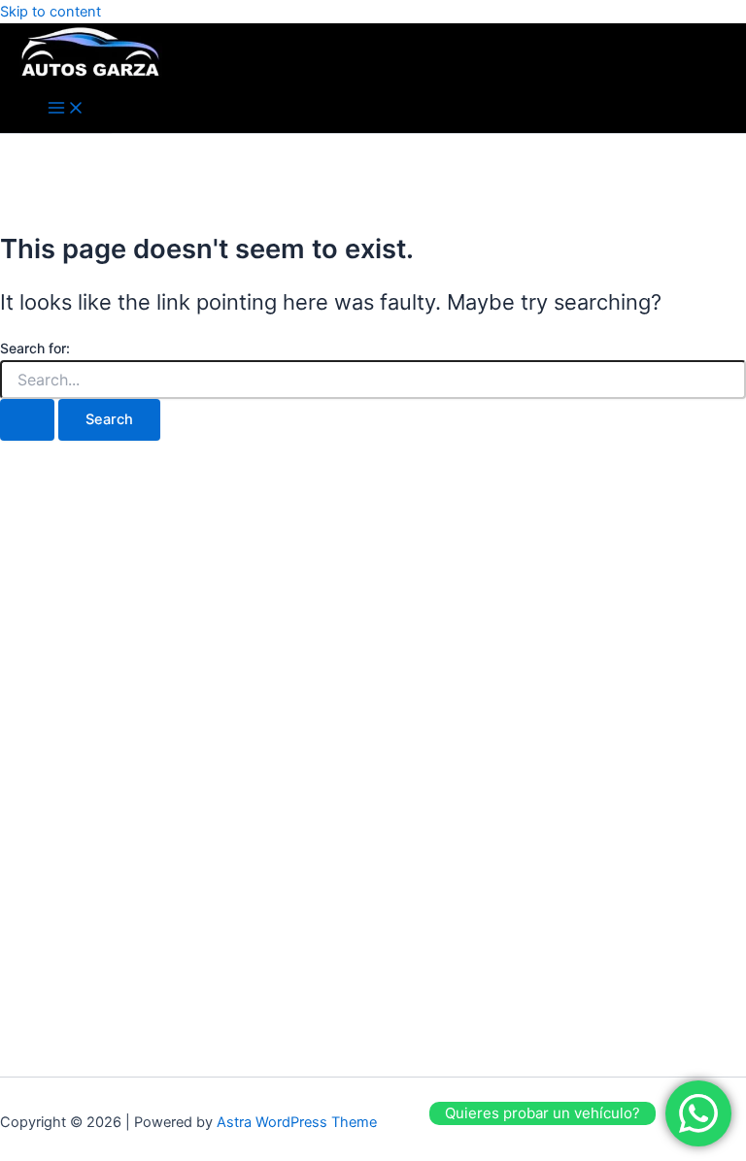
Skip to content (50, 11)
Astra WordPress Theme (297, 1122)
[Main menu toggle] (66, 109)
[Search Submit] (27, 420)
